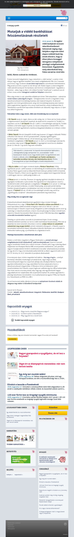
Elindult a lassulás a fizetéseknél (49, 482)
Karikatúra (12, 431)
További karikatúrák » (16, 444)
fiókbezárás (46, 292)
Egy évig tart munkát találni (47, 479)
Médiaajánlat (11, 528)
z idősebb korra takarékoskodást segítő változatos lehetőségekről (48, 460)
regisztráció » (19, 474)
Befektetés (11, 452)
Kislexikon (53, 407)
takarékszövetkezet (26, 292)
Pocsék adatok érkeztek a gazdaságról (50, 505)
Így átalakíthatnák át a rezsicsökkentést (18, 412)
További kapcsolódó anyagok (25, 320)
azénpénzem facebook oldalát (50, 281)
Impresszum (11, 527)
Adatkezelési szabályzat (14, 523)
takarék (16, 292)
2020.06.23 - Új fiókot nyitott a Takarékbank (26, 314)
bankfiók (54, 292)
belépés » (10, 474)
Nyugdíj (42, 452)
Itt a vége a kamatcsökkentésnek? (49, 508)
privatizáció (16, 294)
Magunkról (10, 525)
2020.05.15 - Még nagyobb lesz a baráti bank (26, 316)
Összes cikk (52, 413)
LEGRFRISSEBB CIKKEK (17, 349)
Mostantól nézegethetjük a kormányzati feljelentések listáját (51, 501)
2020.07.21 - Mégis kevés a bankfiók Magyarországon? (30, 311)
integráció (37, 292)
